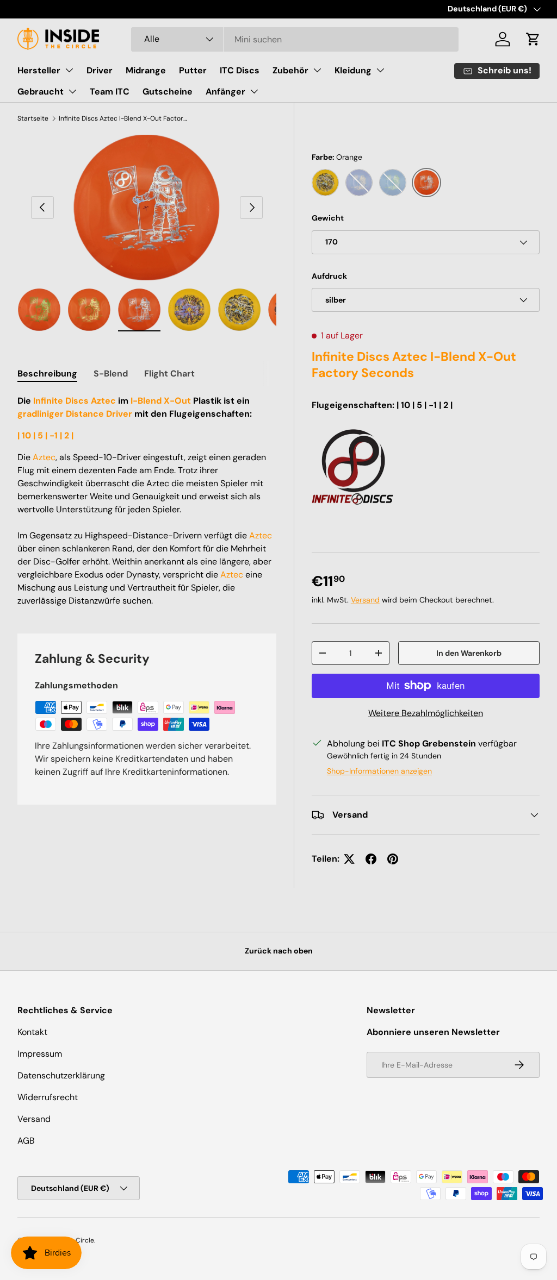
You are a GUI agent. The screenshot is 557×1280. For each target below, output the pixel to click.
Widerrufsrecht (47, 1097)
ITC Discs (239, 70)
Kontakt (32, 1032)
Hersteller (38, 70)
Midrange (146, 70)
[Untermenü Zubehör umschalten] (317, 70)
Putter (193, 70)
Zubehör (290, 70)
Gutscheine (168, 91)
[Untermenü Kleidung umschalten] (380, 70)
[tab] (47, 373)
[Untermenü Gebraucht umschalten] (72, 91)
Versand (365, 600)
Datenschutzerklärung (61, 1075)
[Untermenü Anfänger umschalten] (254, 91)
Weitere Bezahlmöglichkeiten (425, 713)
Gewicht (328, 218)
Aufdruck (329, 276)
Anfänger (225, 91)
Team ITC (109, 91)
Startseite (32, 118)
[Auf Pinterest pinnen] (393, 859)
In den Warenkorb (469, 653)
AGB (26, 1140)
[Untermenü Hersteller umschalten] (69, 70)
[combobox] (295, 39)
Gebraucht (40, 91)
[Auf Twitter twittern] (349, 859)
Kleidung (353, 70)
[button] (533, 39)
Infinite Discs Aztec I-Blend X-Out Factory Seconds (124, 118)
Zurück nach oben (279, 951)
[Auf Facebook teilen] (371, 859)
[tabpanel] (146, 500)
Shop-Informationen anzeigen (379, 771)
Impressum (39, 1053)
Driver (99, 70)
